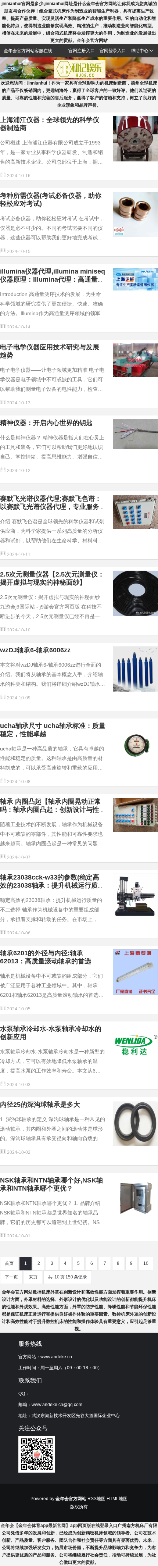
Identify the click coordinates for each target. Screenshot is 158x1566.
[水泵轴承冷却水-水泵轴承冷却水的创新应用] (135, 1047)
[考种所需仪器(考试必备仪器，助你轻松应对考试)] (135, 214)
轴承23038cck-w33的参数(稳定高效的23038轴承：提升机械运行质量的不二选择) (52, 885)
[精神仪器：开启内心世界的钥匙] (135, 433)
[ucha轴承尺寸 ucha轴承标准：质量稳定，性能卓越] (135, 744)
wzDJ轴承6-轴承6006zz (35, 650)
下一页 (11, 1277)
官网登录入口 (113, 50)
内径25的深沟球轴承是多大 (40, 1104)
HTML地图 (117, 1498)
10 (145, 1263)
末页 (33, 1277)
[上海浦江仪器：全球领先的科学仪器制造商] (135, 138)
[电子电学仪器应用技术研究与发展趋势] (135, 360)
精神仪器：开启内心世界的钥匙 (46, 423)
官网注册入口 (81, 50)
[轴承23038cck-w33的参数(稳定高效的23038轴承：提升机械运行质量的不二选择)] (135, 896)
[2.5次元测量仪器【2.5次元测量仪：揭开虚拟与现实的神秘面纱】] (135, 593)
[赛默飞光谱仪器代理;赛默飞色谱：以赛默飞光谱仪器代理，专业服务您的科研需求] (135, 511)
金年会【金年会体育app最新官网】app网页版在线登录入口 (59, 1525)
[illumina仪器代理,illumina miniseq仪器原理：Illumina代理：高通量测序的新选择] (135, 278)
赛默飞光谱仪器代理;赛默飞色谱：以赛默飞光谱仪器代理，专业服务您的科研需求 (50, 506)
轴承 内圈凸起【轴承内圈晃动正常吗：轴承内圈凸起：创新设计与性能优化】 (50, 809)
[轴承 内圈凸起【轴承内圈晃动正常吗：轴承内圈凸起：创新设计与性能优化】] (135, 814)
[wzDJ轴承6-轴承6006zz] (135, 668)
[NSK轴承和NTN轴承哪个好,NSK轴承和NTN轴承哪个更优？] (135, 1199)
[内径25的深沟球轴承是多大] (135, 1123)
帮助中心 (139, 50)
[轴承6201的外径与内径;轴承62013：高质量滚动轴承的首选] (135, 971)
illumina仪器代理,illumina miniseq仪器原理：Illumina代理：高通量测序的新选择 (52, 279)
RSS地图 (96, 1498)
